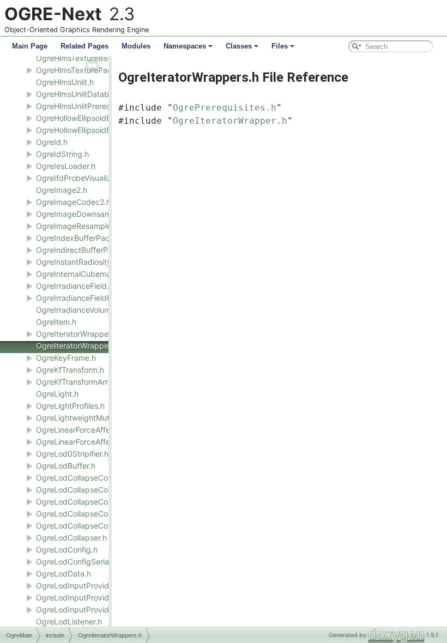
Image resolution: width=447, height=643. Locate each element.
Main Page (29, 46)
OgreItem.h (56, 321)
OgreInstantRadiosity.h (77, 261)
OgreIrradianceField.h (74, 285)
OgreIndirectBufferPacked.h (86, 249)
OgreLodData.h (63, 573)
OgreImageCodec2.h (73, 202)
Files (279, 46)
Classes (239, 46)
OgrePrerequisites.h (224, 107)
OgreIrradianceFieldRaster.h (86, 297)
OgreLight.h (57, 393)
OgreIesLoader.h (65, 166)
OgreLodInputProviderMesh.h (89, 609)
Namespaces (185, 46)
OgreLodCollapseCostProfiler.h (91, 513)
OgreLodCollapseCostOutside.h (92, 501)
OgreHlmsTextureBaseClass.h (88, 58)
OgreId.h (52, 142)
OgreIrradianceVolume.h (79, 309)
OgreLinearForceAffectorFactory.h (97, 441)
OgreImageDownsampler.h (83, 214)
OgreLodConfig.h (67, 549)
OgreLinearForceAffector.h (83, 429)
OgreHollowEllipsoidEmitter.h (86, 118)
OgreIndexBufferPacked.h (83, 237)
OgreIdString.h (62, 154)
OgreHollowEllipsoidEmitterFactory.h (100, 130)
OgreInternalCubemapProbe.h (89, 273)
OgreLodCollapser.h (71, 537)
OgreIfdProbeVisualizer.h (80, 178)
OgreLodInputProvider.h (79, 585)
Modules (136, 46)
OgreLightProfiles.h (70, 405)
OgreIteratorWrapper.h (76, 333)
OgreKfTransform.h (70, 369)
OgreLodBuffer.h (65, 465)
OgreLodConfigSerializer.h (83, 561)
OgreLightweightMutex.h (80, 417)
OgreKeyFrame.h (66, 357)
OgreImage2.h (61, 190)
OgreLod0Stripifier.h (72, 453)
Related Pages (84, 46)
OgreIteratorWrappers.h (79, 345)
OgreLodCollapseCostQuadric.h (92, 525)
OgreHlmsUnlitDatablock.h (83, 94)
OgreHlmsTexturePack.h (79, 70)
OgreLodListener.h (69, 621)
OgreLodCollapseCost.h (78, 477)
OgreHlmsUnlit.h (65, 82)
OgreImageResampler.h (78, 225)
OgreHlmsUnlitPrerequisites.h (88, 106)
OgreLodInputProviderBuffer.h (90, 597)
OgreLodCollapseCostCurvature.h (96, 489)
